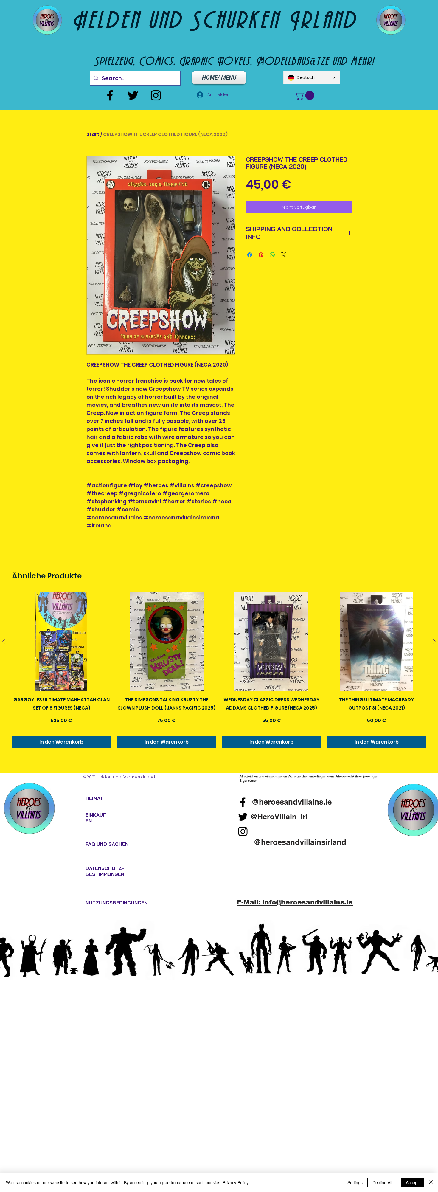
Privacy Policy (235, 1182)
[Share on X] (283, 254)
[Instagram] (156, 95)
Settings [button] (355, 1182)
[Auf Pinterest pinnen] (261, 254)
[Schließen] (430, 1182)
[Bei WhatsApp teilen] (272, 254)
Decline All (382, 1182)
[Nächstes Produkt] (434, 641)
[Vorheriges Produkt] (3, 641)
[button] (305, 95)
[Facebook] (110, 95)
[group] (219, 670)
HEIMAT (94, 798)
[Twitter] (133, 95)
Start (93, 134)
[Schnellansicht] (61, 641)
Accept (412, 1182)
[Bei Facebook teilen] (249, 254)
